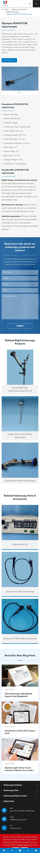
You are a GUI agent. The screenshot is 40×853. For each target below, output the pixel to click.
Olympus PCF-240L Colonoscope (20, 592)
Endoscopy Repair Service (15, 796)
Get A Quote (9, 60)
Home (6, 9)
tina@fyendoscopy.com (18, 820)
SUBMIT (19, 326)
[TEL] (28, 850)
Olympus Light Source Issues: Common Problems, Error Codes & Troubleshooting (19, 769)
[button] (18, 92)
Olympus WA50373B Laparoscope (19, 14)
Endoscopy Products (19, 9)
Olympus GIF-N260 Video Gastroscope (20, 639)
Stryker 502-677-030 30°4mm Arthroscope (20, 435)
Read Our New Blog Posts (20, 655)
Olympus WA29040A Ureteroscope (20, 481)
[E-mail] (20, 850)
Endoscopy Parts (11, 790)
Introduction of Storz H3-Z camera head (20, 732)
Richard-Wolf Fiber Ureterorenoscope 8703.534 (20, 389)
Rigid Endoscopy (12, 12)
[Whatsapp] (12, 850)
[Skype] (4, 850)
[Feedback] (36, 850)
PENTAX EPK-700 (20, 545)
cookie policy (22, 845)
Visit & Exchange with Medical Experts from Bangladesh (18, 695)
